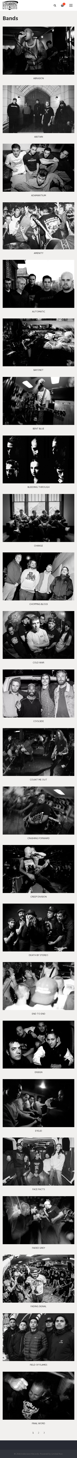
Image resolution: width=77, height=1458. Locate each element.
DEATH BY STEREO (38, 955)
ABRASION (38, 78)
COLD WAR (38, 662)
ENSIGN (38, 1072)
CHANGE (38, 545)
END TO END (38, 1013)
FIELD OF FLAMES (38, 1364)
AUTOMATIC (38, 311)
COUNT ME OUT (38, 779)
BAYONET (38, 370)
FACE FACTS (38, 1189)
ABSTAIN (38, 136)
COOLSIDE (38, 721)
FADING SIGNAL (38, 1306)
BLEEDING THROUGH (39, 487)
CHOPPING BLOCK (38, 604)
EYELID (38, 1130)
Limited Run (57, 1454)
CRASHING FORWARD (38, 838)
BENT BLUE (38, 428)
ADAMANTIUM (38, 195)
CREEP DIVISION (38, 896)
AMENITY (38, 253)
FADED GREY (38, 1248)
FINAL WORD (38, 1423)
